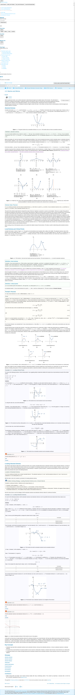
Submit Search (3, 22)
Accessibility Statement (40, 693)
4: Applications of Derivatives (62, 88)
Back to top (7, 683)
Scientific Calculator (6, 59)
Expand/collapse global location (69, 88)
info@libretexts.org (60, 693)
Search (7, 86)
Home (10, 88)
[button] (4, 67)
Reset (2, 29)
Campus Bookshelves (19, 88)
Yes (17, 686)
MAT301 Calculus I (49, 88)
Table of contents (65, 100)
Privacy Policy (25, 693)
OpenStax (10, 96)
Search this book (3, 18)
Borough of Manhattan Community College (34, 88)
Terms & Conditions (31, 693)
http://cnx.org (23, 677)
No (21, 686)
